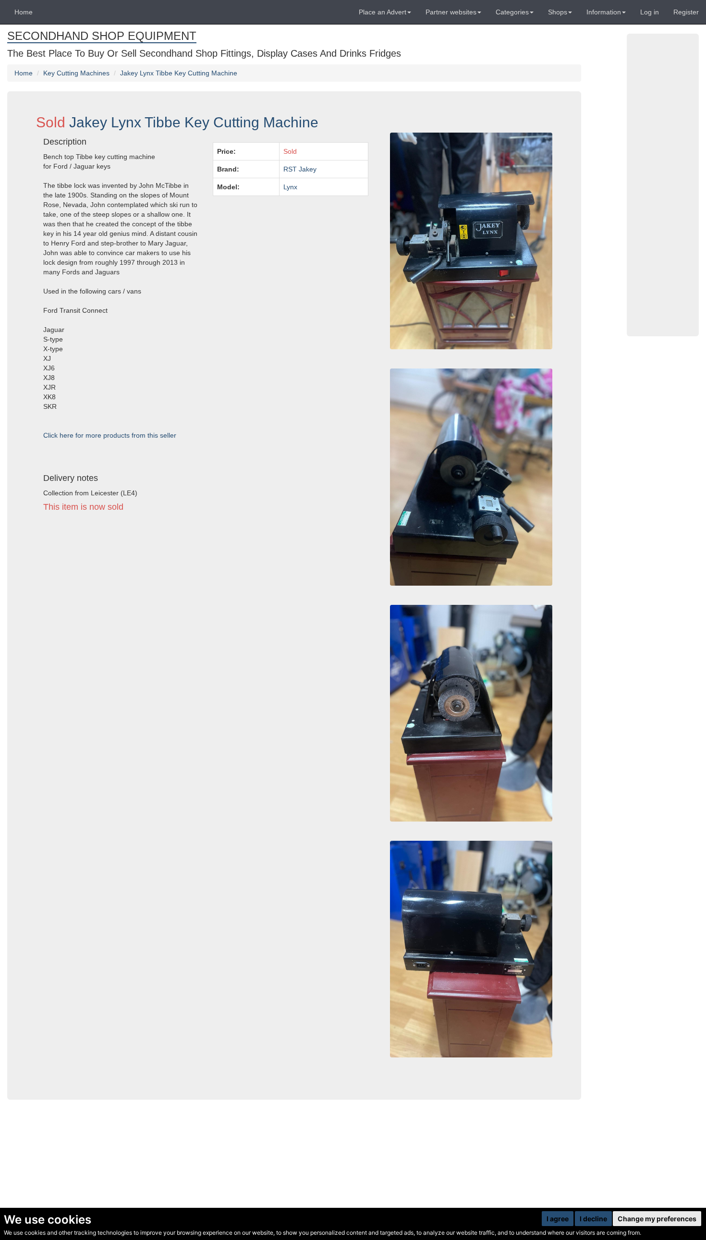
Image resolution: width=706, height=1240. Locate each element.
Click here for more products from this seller (109, 435)
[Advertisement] (206, 608)
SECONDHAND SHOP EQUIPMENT (101, 35)
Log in (649, 12)
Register (686, 12)
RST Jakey (299, 169)
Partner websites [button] (451, 12)
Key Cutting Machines (76, 73)
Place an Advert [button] (382, 12)
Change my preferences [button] (657, 1219)
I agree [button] (558, 1219)
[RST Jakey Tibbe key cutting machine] (471, 476)
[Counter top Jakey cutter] (471, 713)
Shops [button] (557, 12)
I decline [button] (593, 1219)
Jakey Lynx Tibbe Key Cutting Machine (178, 73)
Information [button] (603, 12)
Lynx (290, 187)
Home (23, 12)
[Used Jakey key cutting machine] (471, 241)
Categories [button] (512, 12)
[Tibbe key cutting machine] (471, 949)
